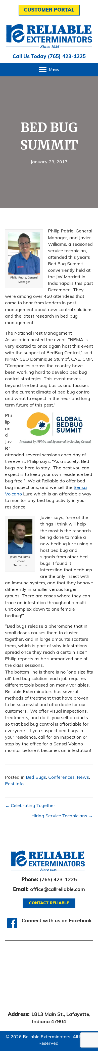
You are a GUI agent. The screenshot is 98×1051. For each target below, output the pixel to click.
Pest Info (14, 784)
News (83, 777)
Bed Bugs (36, 777)
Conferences (61, 777)
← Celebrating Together (30, 806)
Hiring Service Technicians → (62, 816)
